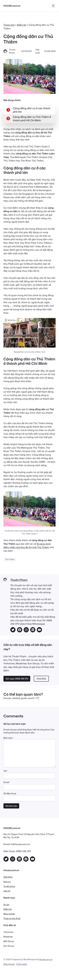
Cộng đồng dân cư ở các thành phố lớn (31, 110)
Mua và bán (9, 913)
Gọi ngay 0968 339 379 (17, 678)
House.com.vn (46, 959)
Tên (5, 770)
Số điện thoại (9, 793)
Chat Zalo (41, 678)
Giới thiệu (8, 876)
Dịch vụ (7, 881)
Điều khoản (9, 964)
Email (6, 782)
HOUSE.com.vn (11, 5)
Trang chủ (9, 24)
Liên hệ (6, 890)
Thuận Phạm (18, 580)
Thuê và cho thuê (11, 918)
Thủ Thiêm (10, 559)
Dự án (6, 904)
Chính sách (21, 964)
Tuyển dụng (9, 886)
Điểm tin (21, 24)
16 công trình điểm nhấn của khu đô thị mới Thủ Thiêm (27, 545)
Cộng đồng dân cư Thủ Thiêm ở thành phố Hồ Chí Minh (32, 118)
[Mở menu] (53, 5)
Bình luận (8, 737)
